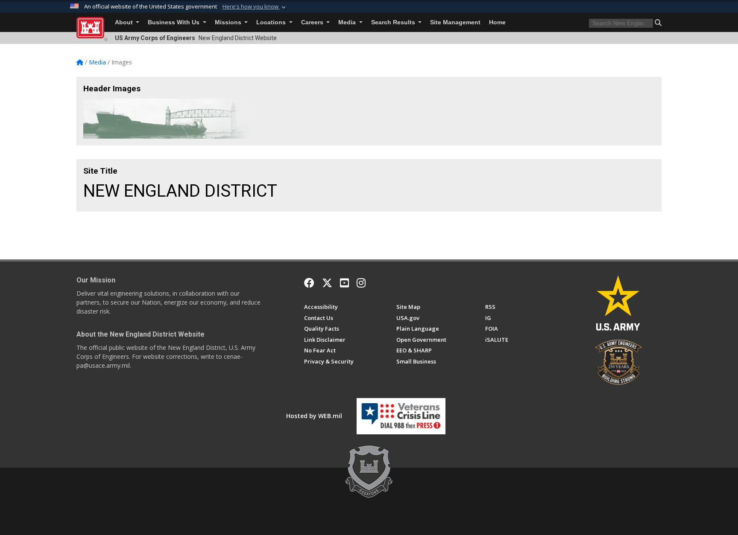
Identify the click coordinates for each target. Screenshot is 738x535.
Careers (313, 22)
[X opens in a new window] (327, 283)
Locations (271, 22)
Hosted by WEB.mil (314, 416)
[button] (255, 7)
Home (497, 22)
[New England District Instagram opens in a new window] (361, 283)
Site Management (455, 22)
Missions (229, 22)
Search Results (394, 22)
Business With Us (174, 22)
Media (347, 22)
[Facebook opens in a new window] (309, 283)
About (125, 22)
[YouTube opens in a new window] (344, 283)
